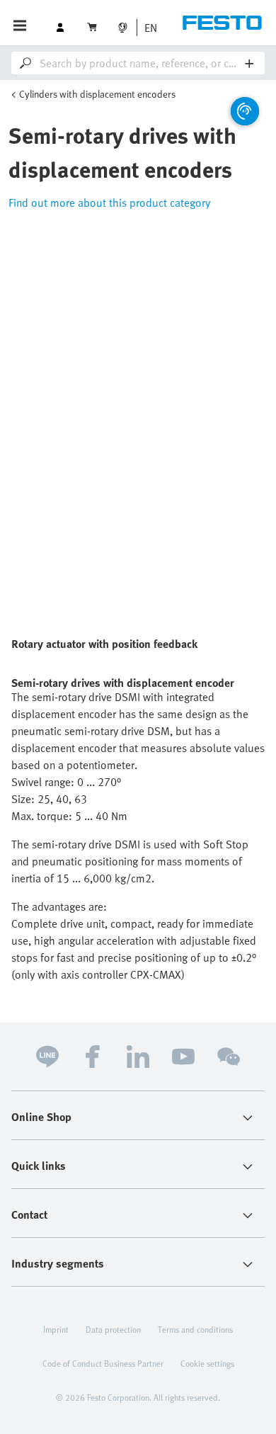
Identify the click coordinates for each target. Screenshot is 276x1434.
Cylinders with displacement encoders (97, 93)
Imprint (56, 1329)
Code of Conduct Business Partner (102, 1363)
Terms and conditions (195, 1329)
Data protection (113, 1329)
